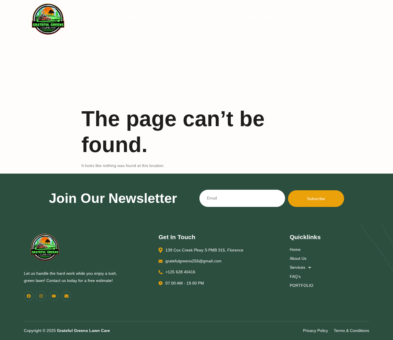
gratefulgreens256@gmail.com (193, 261)
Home (135, 18)
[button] (328, 267)
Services (196, 18)
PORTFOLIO (261, 18)
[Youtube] (54, 296)
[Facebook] (29, 296)
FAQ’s (231, 18)
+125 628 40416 (180, 272)
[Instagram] (41, 296)
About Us (163, 18)
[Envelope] (66, 296)
